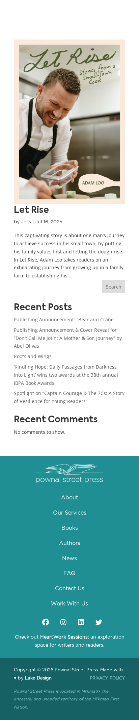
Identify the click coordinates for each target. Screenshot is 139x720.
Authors (69, 543)
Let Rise (31, 210)
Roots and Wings (33, 356)
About (69, 497)
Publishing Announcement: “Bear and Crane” (64, 319)
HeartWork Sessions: (64, 637)
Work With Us (69, 603)
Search (113, 286)
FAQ (69, 573)
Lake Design (38, 678)
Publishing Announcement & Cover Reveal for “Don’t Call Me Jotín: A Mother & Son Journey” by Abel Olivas (68, 338)
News (69, 558)
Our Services (69, 513)
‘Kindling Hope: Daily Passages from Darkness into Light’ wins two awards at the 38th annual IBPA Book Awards (66, 375)
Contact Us (69, 588)
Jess (26, 222)
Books (69, 528)
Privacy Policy (107, 678)
